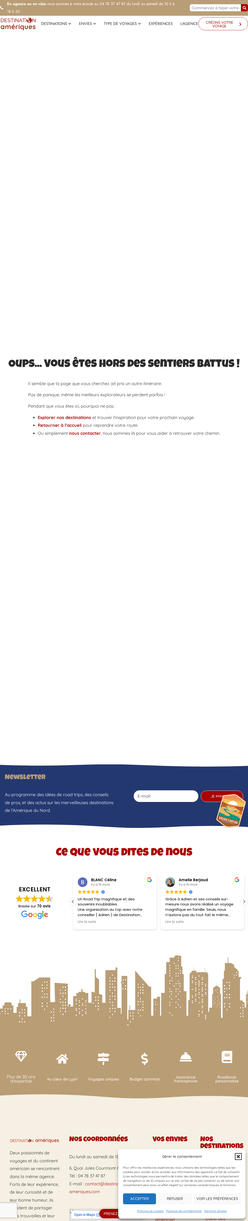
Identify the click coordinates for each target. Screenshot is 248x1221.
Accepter (139, 1198)
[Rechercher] (244, 7)
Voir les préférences (217, 1198)
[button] (238, 1156)
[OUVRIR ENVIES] (94, 24)
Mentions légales (215, 1211)
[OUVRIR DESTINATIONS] (69, 24)
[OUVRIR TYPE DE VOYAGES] (139, 24)
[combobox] (215, 7)
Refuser (175, 1198)
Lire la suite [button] (87, 922)
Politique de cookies (150, 1211)
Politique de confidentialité (184, 1211)
